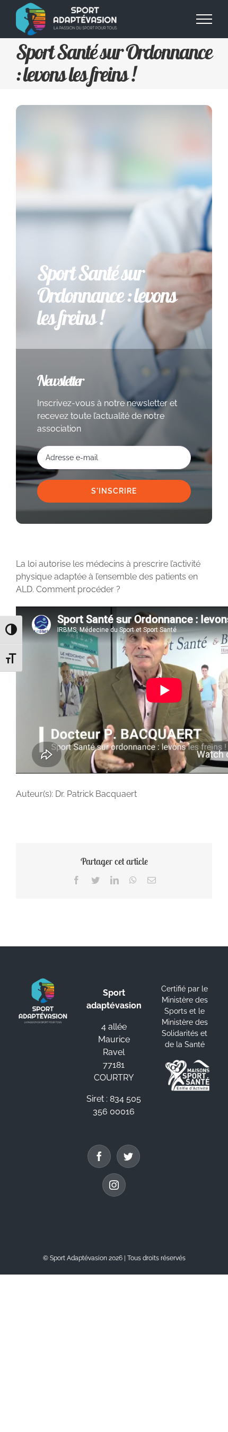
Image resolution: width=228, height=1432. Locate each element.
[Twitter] (128, 1156)
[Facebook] (99, 1156)
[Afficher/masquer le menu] (204, 19)
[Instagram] (114, 1185)
